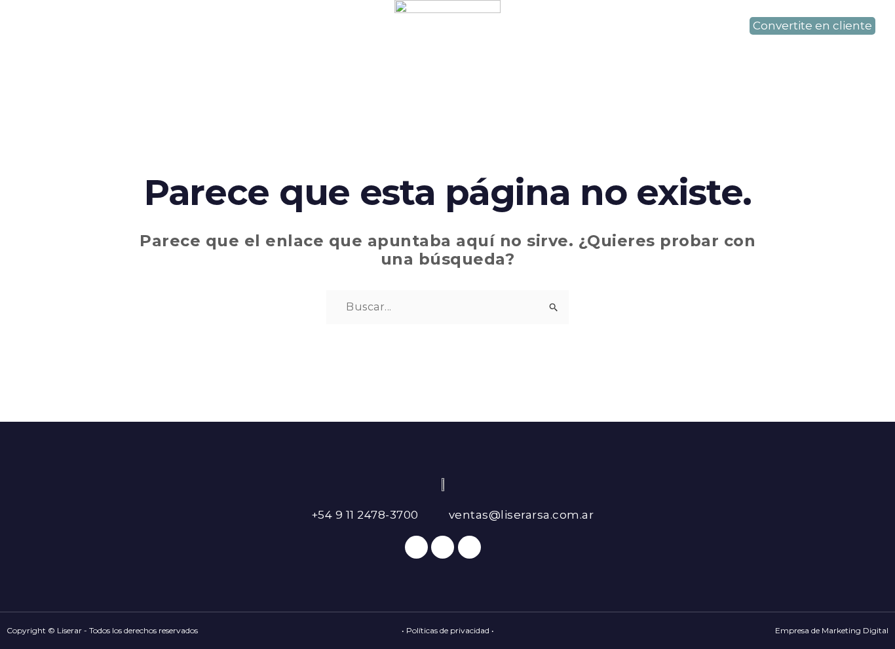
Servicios (305, 51)
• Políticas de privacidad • (448, 630)
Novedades (594, 51)
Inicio (144, 51)
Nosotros (219, 51)
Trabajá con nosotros (721, 51)
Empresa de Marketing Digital (831, 630)
